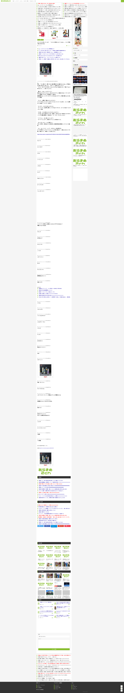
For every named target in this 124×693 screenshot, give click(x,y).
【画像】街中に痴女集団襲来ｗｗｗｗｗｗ (45, 290)
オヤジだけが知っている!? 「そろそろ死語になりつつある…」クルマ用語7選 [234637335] (53, 43)
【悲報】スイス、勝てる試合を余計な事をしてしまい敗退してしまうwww (50, 480)
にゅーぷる (74, 687)
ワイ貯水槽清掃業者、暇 (49, 550)
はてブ (54, 526)
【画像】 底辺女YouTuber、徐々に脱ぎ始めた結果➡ (46, 3)
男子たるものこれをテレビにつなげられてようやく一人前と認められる (50, 55)
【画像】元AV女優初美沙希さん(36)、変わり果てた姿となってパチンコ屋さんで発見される (76, 13)
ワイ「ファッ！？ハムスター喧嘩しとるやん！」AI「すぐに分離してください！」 (76, 11)
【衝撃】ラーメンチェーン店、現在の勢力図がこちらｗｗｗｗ (74, 3)
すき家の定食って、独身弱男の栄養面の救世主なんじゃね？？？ (48, 666)
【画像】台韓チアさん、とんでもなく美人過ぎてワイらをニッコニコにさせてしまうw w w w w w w (54, 661)
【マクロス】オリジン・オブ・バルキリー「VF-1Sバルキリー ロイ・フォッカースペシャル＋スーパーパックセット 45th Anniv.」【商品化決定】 (55, 665)
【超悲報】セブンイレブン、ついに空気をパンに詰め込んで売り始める (50, 288)
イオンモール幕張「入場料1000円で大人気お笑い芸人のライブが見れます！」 (51, 490)
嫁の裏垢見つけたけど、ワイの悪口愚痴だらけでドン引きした (66, 551)
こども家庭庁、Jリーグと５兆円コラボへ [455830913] (41, 588)
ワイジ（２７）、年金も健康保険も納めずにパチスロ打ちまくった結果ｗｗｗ (51, 513)
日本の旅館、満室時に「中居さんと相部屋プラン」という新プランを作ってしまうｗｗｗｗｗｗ (53, 658)
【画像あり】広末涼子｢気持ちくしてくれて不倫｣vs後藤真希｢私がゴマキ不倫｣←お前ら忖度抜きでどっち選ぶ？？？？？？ (55, 655)
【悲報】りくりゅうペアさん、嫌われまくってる (46, 291)
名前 (39, 634)
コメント (39, 638)
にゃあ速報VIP (39, 687)
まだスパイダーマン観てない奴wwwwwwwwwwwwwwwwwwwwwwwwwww (51, 494)
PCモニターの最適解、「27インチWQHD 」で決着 (46, 678)
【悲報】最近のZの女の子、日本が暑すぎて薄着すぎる (47, 520)
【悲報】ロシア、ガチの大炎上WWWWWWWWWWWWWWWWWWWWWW (51, 487)
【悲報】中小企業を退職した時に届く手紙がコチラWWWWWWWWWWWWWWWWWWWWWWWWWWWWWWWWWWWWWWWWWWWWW (54, 485)
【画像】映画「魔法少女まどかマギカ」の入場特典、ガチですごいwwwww (76, 8)
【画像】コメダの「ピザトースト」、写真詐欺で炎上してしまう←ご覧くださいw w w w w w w (53, 660)
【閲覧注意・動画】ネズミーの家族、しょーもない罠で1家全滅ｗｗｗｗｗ (76, 16)
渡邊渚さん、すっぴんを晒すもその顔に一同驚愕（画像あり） (48, 13)
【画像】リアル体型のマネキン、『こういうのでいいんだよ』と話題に (75, 6)
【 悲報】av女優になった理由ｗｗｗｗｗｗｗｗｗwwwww (48, 293)
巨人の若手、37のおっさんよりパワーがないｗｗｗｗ (46, 16)
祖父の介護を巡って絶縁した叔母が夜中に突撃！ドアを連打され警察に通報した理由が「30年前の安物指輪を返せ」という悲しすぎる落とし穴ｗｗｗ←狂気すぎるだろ (55, 671)
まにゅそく (39, 686)
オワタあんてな (57, 686)
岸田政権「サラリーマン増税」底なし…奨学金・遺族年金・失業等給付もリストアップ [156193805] (41, 598)
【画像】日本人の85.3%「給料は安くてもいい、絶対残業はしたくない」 (50, 52)
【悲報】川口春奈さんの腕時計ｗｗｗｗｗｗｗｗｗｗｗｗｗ (49, 568)
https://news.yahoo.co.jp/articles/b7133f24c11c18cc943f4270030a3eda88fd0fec (53, 134)
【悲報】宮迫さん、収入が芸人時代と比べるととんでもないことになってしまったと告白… (49, 8)
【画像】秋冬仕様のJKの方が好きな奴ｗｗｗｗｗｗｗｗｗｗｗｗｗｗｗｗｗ (50, 295)
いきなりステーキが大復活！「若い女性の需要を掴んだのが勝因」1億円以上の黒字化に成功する (53, 663)
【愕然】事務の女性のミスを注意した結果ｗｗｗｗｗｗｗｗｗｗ (48, 11)
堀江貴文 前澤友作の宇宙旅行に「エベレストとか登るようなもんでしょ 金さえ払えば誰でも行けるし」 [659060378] (66, 589)
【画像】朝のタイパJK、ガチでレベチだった (45, 676)
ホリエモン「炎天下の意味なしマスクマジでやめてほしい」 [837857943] (57, 597)
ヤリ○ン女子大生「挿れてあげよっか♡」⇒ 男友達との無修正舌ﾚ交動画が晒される (51, 18)
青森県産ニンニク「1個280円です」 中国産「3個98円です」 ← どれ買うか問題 (51, 28)
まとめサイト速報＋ (58, 687)
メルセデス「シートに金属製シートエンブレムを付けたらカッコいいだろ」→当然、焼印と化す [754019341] (54, 508)
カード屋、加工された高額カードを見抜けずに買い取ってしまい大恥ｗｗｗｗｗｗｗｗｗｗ (49, 6)
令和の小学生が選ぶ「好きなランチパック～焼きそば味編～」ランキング (57, 568)
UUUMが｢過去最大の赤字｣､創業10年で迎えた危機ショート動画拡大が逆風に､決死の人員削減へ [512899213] (66, 598)
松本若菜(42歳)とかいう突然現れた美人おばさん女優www (47, 506)
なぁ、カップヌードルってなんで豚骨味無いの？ (46, 5)
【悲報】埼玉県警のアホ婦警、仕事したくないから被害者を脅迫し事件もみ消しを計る (52, 515)
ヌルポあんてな (75, 686)
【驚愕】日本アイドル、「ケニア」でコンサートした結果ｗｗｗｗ (49, 57)
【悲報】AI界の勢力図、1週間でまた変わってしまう (47, 510)
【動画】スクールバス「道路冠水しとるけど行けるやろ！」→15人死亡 (66, 580)
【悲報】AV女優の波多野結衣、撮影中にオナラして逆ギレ (48, 518)
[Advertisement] (54, 626)
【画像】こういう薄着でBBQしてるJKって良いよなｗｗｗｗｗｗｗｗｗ (76, 5)
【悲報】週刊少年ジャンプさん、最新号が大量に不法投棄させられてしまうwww (51, 497)
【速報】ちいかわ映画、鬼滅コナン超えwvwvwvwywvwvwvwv (48, 492)
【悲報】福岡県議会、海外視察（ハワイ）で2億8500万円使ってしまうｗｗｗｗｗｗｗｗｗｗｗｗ (54, 482)
